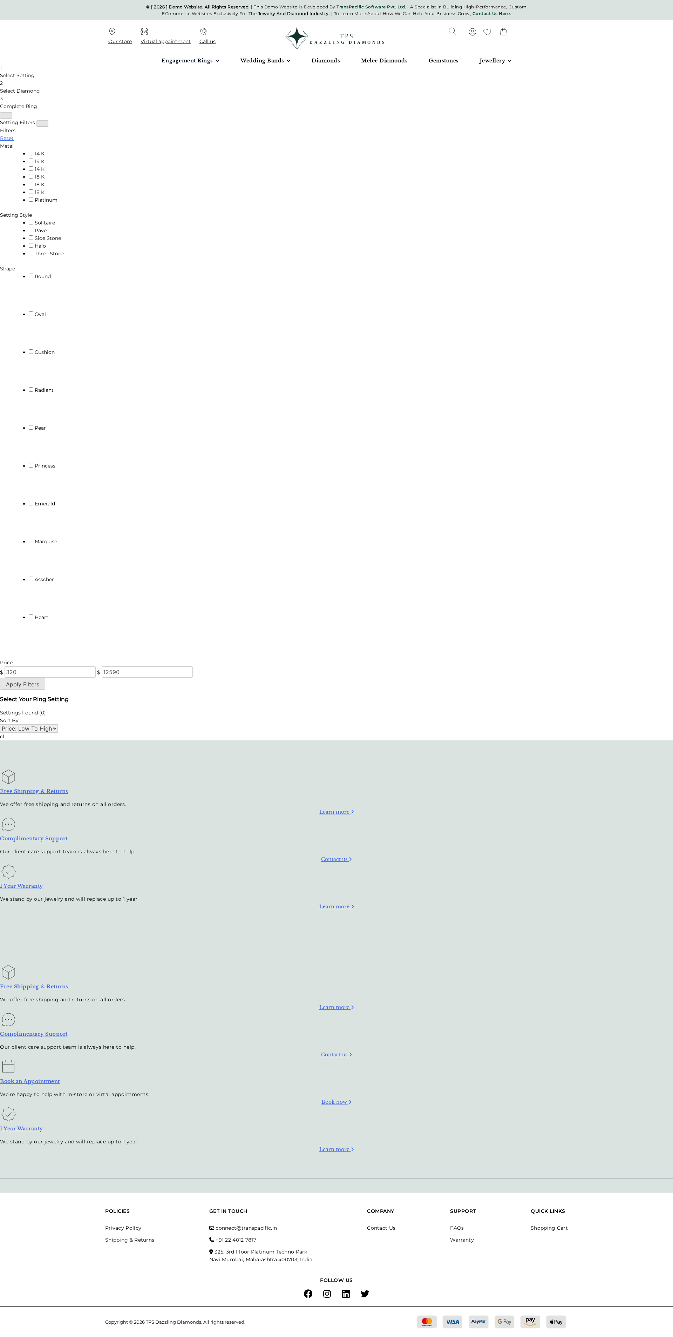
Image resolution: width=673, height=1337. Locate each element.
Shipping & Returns (129, 1240)
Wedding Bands (262, 61)
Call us (207, 41)
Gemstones (444, 61)
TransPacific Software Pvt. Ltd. (371, 6)
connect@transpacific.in (246, 1228)
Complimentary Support (34, 838)
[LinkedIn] (346, 1294)
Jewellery (492, 61)
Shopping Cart (549, 1228)
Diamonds (326, 61)
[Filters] (6, 115)
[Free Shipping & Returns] (8, 779)
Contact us (335, 859)
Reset (7, 138)
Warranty (462, 1240)
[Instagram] (327, 1294)
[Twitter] (365, 1294)
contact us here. (492, 13)
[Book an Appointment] (8, 1069)
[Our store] (112, 33)
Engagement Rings (187, 61)
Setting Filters (17, 122)
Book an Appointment (30, 1081)
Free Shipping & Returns (34, 791)
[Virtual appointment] (144, 33)
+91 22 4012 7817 (236, 1240)
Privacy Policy (123, 1228)
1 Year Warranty (21, 886)
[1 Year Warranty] (8, 874)
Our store (120, 41)
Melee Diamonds (384, 61)
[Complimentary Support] (8, 827)
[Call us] (203, 33)
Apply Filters (22, 684)
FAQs (457, 1228)
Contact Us (381, 1228)
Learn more (335, 812)
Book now (334, 1102)
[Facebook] (308, 1294)
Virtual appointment (166, 41)
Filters (7, 130)
